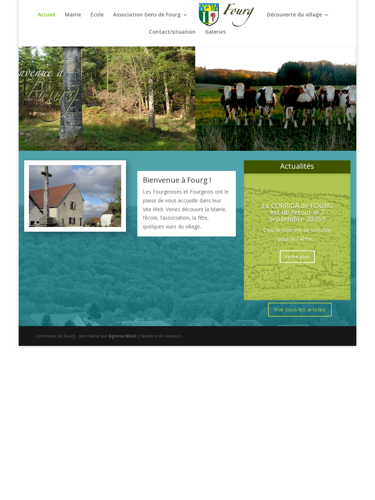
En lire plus (297, 256)
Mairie (73, 15)
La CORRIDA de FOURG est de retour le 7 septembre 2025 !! (297, 212)
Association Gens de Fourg (147, 15)
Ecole (97, 15)
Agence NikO (122, 336)
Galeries (215, 32)
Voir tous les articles (300, 309)
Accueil (46, 15)
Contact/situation (172, 32)
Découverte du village (294, 15)
